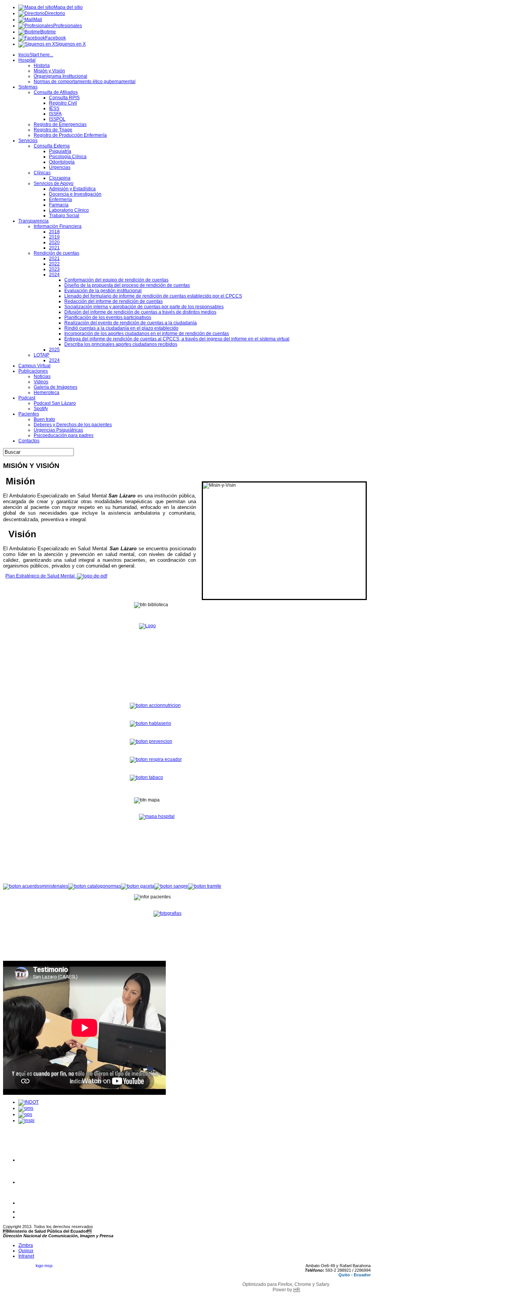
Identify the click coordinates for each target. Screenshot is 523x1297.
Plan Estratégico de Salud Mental (41, 576)
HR (296, 1289)
